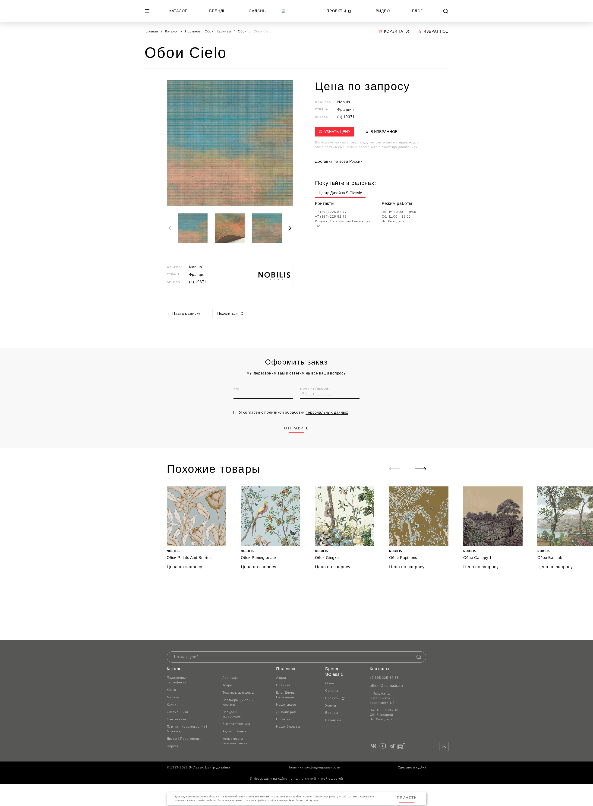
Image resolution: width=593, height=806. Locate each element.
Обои (243, 31)
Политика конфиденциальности (314, 767)
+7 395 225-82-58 (384, 677)
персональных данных (327, 412)
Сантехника (176, 719)
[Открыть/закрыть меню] (147, 11)
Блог (417, 11)
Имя (237, 388)
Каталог (178, 11)
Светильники (177, 712)
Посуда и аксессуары (232, 714)
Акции (281, 677)
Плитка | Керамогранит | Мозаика (187, 729)
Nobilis (195, 267)
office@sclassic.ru (386, 686)
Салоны (258, 11)
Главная (151, 31)
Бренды (218, 11)
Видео (383, 11)
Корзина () (396, 31)
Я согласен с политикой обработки (293, 412)
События (283, 719)
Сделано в (406, 767)
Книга (171, 690)
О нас (330, 683)
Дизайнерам (286, 712)
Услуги (330, 705)
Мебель (173, 697)
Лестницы (230, 677)
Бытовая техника (236, 724)
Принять (407, 798)
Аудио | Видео (234, 731)
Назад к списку (186, 313)
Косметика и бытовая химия (235, 741)
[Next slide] (290, 228)
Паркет (172, 746)
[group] (340, 194)
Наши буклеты (288, 726)
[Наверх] (443, 746)
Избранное (435, 31)
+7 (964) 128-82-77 (331, 216)
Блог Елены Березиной (286, 695)
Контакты (379, 668)
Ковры (227, 685)
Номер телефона (315, 388)
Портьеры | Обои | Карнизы (208, 31)
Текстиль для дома (238, 692)
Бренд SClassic (334, 671)
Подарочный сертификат (177, 680)
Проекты (336, 11)
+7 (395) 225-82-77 (331, 212)
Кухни (172, 704)
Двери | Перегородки (184, 738)
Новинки (283, 685)
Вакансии (333, 720)
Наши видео (286, 704)
